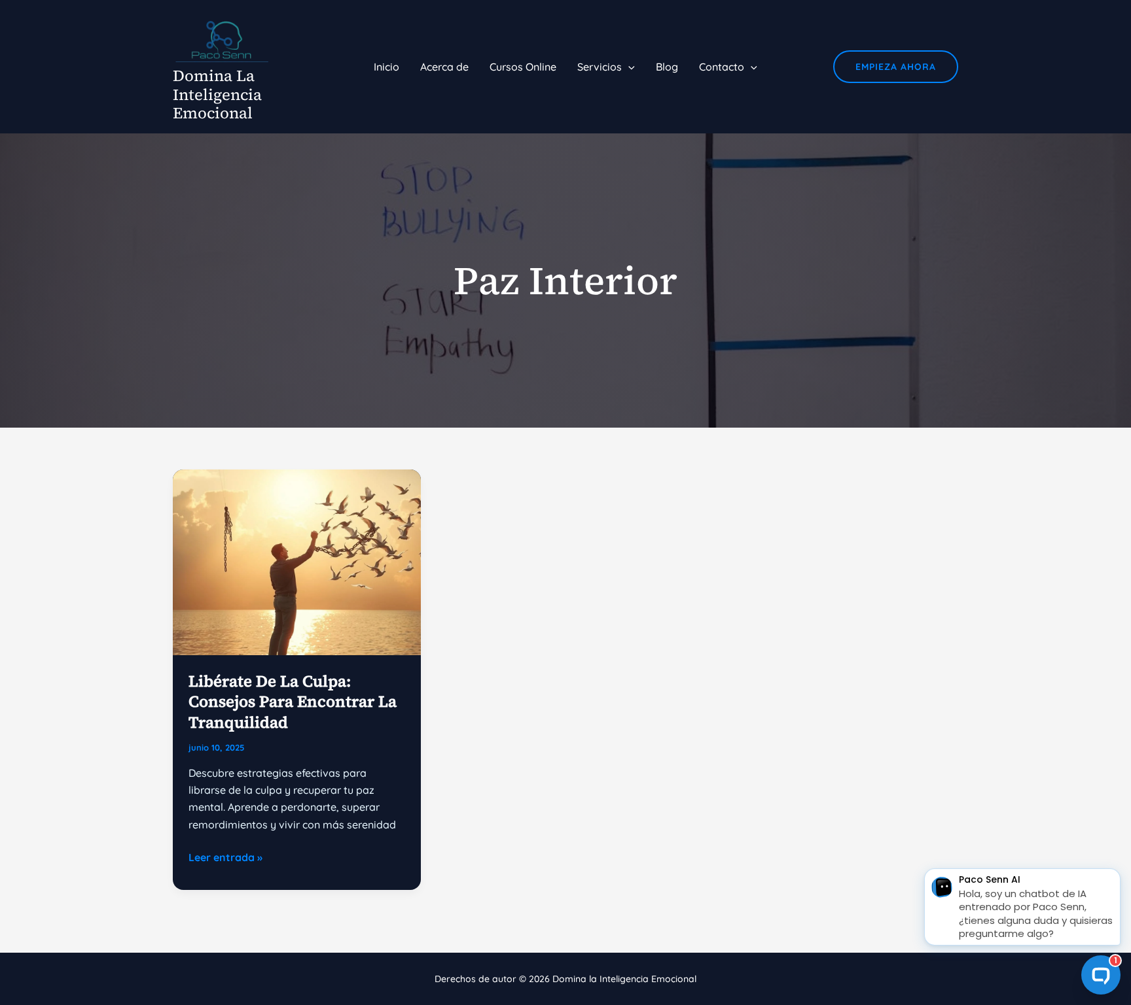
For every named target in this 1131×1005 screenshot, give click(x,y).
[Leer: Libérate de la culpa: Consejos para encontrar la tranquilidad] (297, 561)
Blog (667, 66)
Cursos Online (523, 66)
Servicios (599, 66)
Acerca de (444, 66)
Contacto (721, 66)
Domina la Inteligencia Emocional (217, 94)
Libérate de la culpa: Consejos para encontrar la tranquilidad (292, 701)
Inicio (386, 66)
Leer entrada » (225, 858)
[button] (628, 67)
